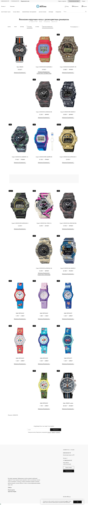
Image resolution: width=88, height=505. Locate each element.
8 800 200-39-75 (5, 1)
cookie (66, 501)
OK (77, 502)
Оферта (10, 487)
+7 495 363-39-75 (15, 1)
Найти (86, 11)
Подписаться (55, 429)
